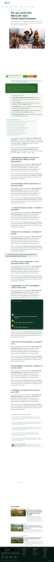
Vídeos (25, 6)
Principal (2, 6)
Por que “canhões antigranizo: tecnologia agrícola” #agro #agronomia (26, 317)
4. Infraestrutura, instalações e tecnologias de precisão (15, 125)
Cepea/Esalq (24, 81)
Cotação (44, 557)
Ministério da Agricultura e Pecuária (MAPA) (33, 173)
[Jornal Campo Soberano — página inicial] (27, 3)
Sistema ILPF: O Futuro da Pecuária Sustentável (23, 254)
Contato (32, 6)
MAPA (27, 81)
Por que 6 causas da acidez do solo (21, 327)
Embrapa (21, 81)
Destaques (45, 551)
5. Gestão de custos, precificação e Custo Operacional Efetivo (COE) (17, 127)
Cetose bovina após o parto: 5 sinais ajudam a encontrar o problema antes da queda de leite (33, 527)
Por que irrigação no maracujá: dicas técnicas (23, 322)
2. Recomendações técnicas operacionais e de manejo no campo (17, 122)
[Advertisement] (21, 55)
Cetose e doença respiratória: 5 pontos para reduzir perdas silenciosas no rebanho (33, 539)
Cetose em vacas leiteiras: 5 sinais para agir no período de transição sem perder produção (34, 512)
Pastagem (20, 6)
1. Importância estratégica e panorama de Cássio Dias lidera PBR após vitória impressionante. (21, 121)
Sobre (29, 6)
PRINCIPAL (45, 550)
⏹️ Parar (34, 76)
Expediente (34, 554)
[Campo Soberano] (11, 550)
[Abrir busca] (52, 7)
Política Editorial (35, 553)
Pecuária (11, 6)
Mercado (7, 6)
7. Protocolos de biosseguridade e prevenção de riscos (15, 130)
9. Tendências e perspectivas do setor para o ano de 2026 (16, 133)
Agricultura (16, 6)
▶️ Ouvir (25, 76)
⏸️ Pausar (30, 76)
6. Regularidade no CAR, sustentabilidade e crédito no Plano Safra (17, 128)
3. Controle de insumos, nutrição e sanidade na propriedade (16, 124)
